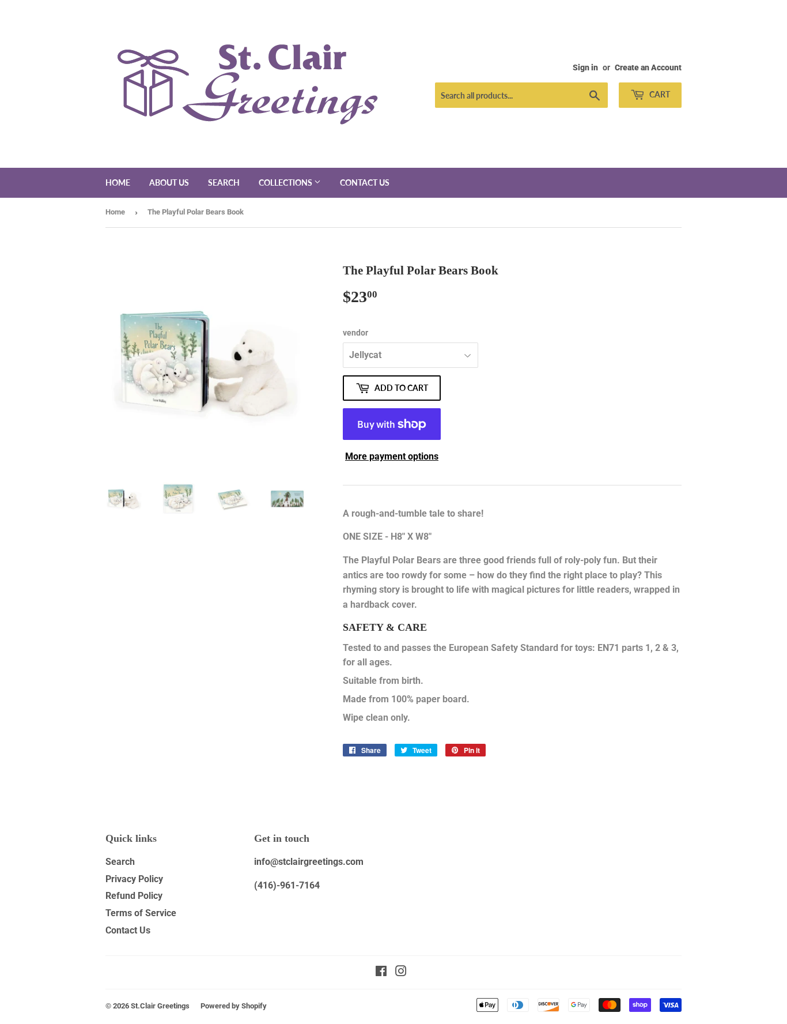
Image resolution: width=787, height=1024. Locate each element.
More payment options (391, 456)
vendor (355, 332)
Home (117, 182)
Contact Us (127, 930)
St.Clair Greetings (160, 1006)
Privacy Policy (134, 879)
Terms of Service (140, 913)
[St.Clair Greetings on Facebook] (381, 972)
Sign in (585, 67)
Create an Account (648, 67)
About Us (169, 182)
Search (224, 182)
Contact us (364, 182)
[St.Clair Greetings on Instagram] (401, 972)
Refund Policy (133, 895)
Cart (659, 94)
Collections (286, 182)
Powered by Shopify (233, 1006)
